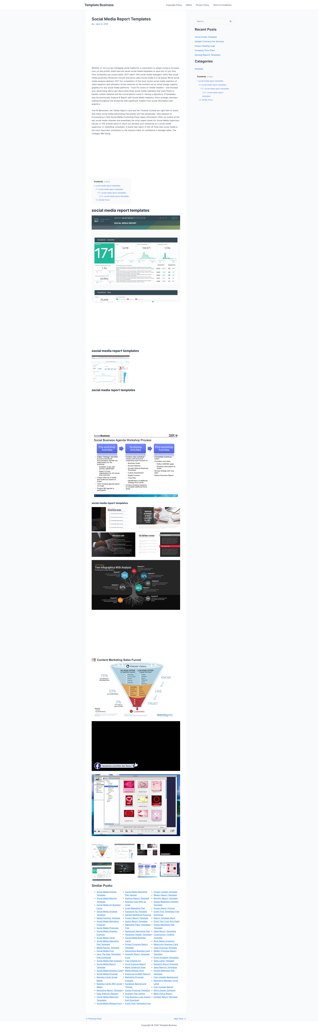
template (199, 69)
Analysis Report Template (137, 898)
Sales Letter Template (164, 960)
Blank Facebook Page (135, 967)
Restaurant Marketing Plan (137, 931)
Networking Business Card (137, 951)
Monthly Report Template (166, 898)
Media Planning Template (108, 918)
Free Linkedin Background (166, 977)
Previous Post (93, 1019)
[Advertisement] (112, 47)
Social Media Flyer (105, 951)
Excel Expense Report (135, 964)
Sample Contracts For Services (209, 41)
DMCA (189, 5)
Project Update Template (165, 892)
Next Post (180, 1019)
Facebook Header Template (138, 934)
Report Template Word (164, 918)
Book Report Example (164, 941)
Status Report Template (136, 921)
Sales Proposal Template (165, 947)
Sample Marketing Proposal (138, 915)
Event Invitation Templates (166, 957)
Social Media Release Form (109, 1003)
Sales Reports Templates (165, 967)
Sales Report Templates (165, 931)
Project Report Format (164, 908)
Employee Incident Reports (138, 974)
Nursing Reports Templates (207, 55)
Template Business (99, 5)
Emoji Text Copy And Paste (166, 921)
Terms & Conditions (222, 5)
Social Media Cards (106, 937)
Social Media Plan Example (109, 960)
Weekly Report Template (165, 895)
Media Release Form (134, 970)
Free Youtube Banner (163, 987)
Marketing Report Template (109, 990)
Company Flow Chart (205, 50)
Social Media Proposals (108, 928)
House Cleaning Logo (205, 46)
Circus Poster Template (206, 37)
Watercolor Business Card (166, 944)
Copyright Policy (174, 5)
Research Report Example (166, 964)
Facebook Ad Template (136, 911)
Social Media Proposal (107, 974)
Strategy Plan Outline (135, 993)
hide (107, 182)
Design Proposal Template (137, 990)
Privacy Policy (202, 5)
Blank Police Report (163, 993)
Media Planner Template (108, 947)
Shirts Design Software (164, 990)
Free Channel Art (133, 960)
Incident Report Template (166, 997)
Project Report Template (136, 918)
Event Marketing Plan (135, 908)
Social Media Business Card (110, 970)
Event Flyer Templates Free (138, 1003)
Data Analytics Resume (107, 993)
